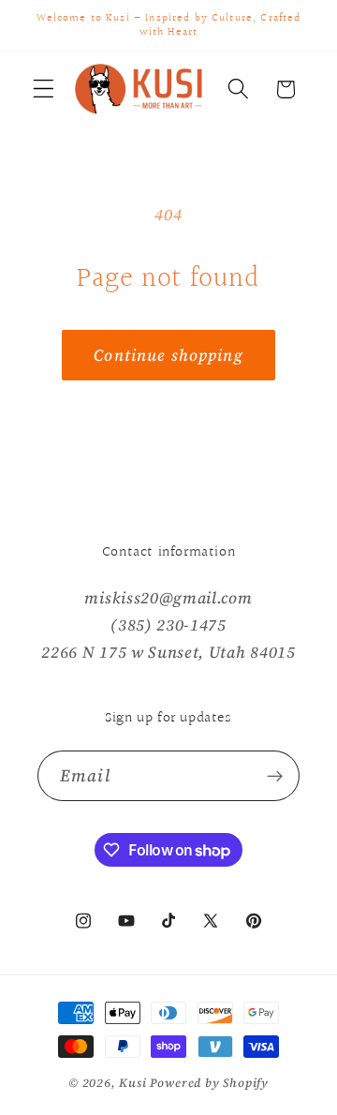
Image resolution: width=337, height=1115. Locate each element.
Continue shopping (168, 355)
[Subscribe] (275, 776)
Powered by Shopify (209, 1083)
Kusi (134, 1083)
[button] (43, 89)
